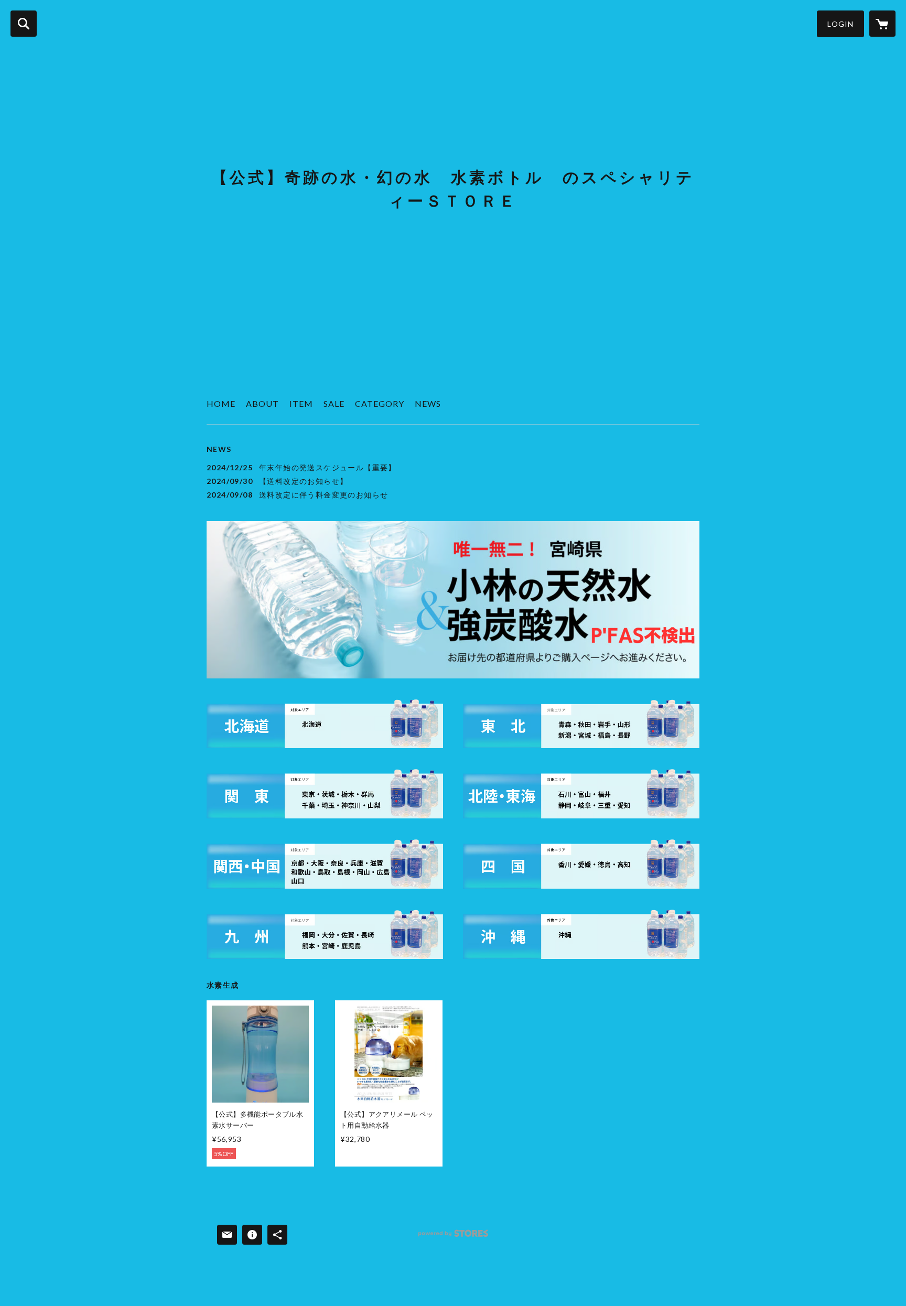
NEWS (428, 403)
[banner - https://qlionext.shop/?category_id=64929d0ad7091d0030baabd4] (581, 724)
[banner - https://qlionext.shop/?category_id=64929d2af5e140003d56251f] (325, 793)
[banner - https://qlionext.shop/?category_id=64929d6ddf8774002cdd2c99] (581, 864)
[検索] (23, 23)
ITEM (301, 403)
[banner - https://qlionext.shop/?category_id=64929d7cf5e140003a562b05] (581, 934)
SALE (333, 403)
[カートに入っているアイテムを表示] (882, 23)
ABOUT (262, 403)
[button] (840, 23)
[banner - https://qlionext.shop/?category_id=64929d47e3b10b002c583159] (325, 864)
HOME (221, 403)
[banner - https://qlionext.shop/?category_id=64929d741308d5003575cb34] (325, 934)
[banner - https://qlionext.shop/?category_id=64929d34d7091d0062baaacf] (581, 793)
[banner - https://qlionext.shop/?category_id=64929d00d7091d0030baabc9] (325, 724)
